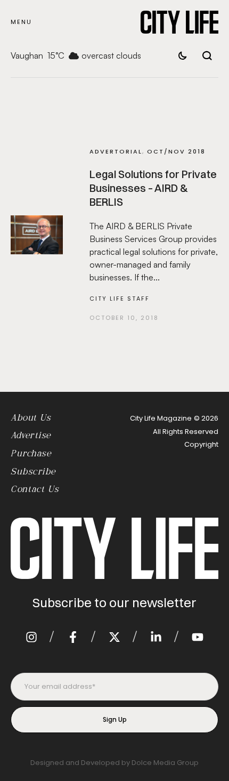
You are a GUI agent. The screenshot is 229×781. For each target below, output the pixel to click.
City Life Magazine (161, 418)
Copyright (201, 444)
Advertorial (115, 151)
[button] (21, 22)
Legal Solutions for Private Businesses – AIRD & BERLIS (153, 187)
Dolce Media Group (165, 763)
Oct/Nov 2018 (176, 151)
